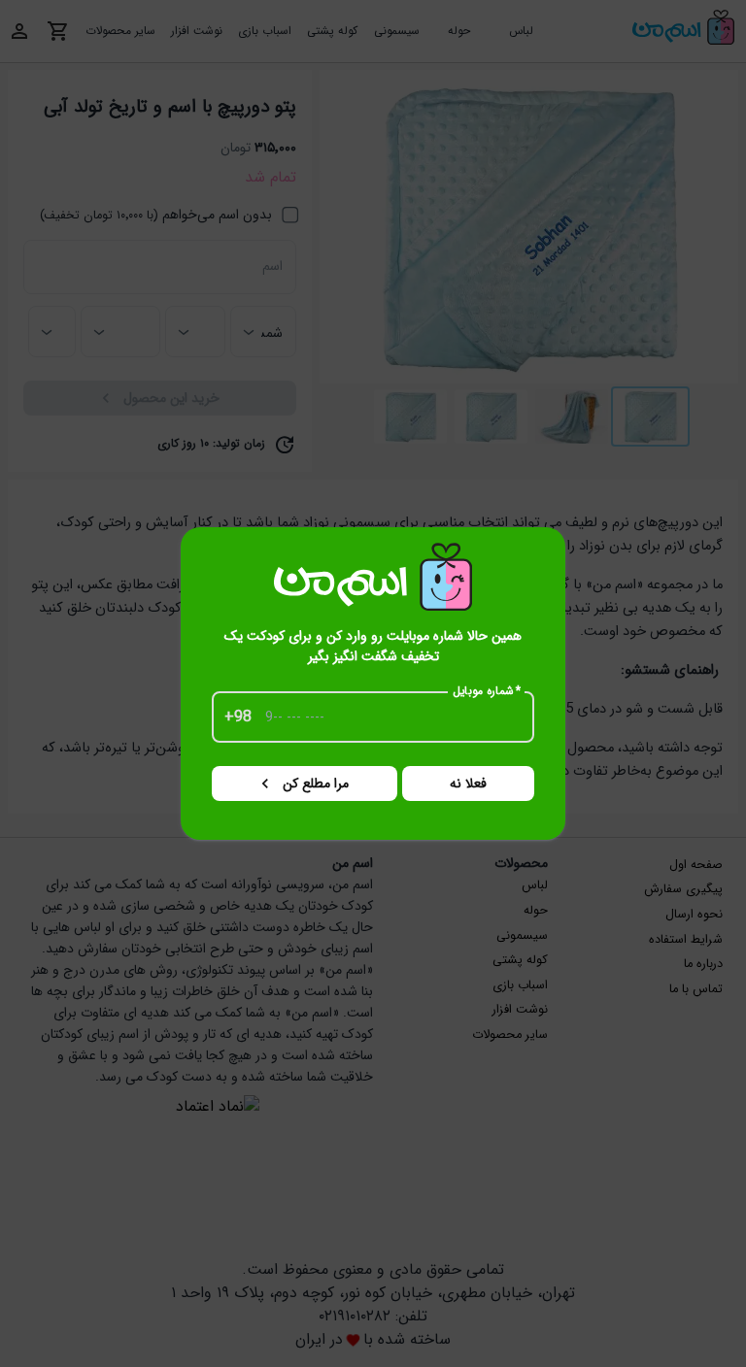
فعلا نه (468, 783)
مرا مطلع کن (316, 783)
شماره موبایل (487, 691)
